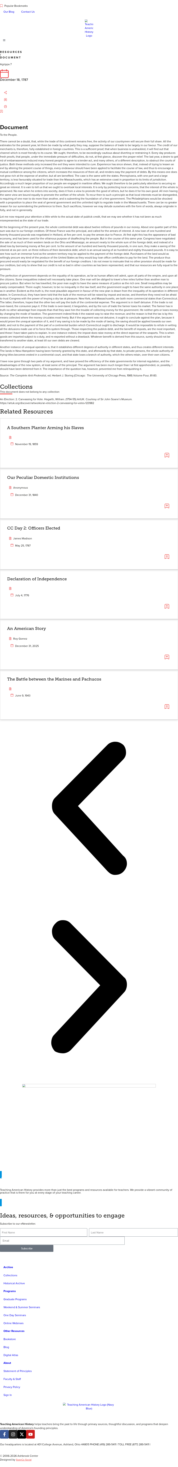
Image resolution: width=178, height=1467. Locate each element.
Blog (6, 1347)
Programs (9, 1291)
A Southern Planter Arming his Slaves (45, 427)
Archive (8, 1267)
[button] (9, 92)
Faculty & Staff (12, 1379)
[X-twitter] (21, 1434)
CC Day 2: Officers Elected (33, 528)
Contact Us (28, 12)
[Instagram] (13, 1434)
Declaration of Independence (37, 579)
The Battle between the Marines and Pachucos (54, 679)
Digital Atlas (10, 1355)
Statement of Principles (17, 1371)
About (7, 1363)
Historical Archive (14, 1283)
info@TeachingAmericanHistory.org (21, 1448)
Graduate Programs (15, 1299)
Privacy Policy (11, 1387)
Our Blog (8, 12)
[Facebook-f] (4, 1434)
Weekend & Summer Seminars (21, 1307)
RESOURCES (11, 52)
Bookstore (9, 1339)
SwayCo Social (23, 1459)
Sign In (7, 1395)
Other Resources (14, 1331)
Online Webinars (13, 1323)
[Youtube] (30, 1434)
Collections (10, 1275)
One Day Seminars (14, 1315)
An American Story (26, 628)
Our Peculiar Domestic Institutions (43, 477)
